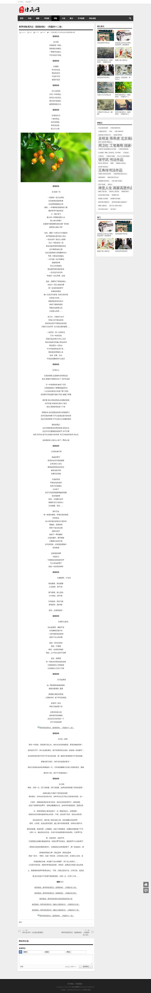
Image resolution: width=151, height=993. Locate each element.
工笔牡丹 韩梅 (110, 156)
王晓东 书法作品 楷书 (104, 173)
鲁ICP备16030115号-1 (74, 990)
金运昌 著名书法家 (103, 195)
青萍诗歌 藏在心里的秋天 (119, 202)
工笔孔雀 (125, 152)
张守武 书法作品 (110, 160)
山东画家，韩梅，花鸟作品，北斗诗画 (109, 152)
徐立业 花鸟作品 (103, 163)
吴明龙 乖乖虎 (118, 135)
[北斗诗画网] (33, 7)
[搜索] (130, 18)
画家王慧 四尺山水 (113, 177)
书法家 (46, 18)
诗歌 (55, 18)
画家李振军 (101, 177)
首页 (21, 18)
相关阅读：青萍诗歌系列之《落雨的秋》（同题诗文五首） (55, 893)
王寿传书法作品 (110, 170)
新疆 (112, 163)
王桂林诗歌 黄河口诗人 (120, 173)
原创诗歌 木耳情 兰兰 (104, 135)
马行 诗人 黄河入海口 (115, 205)
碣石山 (110, 184)
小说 (63, 18)
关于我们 (20, 2)
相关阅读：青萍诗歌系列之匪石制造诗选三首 (55, 899)
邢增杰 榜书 (125, 191)
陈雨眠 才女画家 (103, 198)
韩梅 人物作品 (102, 205)
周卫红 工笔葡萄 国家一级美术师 (123, 145)
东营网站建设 (86, 990)
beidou (23, 32)
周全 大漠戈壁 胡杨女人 (105, 142)
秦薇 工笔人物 (102, 191)
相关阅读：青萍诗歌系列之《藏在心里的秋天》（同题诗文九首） (56, 904)
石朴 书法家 (101, 184)
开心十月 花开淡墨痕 (123, 156)
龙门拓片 (113, 209)
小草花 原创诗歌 (123, 149)
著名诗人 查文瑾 (114, 191)
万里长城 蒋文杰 (115, 128)
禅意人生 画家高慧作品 (116, 188)
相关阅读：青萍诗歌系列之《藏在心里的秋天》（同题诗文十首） (56, 910)
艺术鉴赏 (81, 18)
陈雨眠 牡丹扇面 (115, 198)
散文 (71, 18)
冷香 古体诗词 (119, 131)
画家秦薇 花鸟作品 (103, 181)
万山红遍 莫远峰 (103, 128)
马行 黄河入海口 (103, 209)
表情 (21, 966)
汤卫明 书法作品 (103, 166)
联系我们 (28, 2)
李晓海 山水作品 (121, 163)
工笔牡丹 (101, 156)
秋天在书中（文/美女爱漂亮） (33, 932)
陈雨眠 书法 (115, 195)
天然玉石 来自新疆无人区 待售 (107, 149)
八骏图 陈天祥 (102, 131)
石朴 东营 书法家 (117, 181)
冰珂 (110, 131)
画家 (37, 18)
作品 (29, 18)
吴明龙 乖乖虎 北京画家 (116, 138)
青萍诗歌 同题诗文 (103, 202)
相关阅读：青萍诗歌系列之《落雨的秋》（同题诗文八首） (55, 887)
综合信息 (92, 18)
